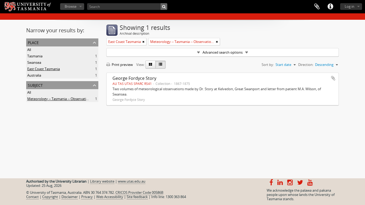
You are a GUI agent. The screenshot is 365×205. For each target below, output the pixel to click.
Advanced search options (223, 52)
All (29, 49)
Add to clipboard (333, 78)
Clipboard (317, 6)
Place (33, 42)
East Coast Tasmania (43, 68)
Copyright (50, 196)
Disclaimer (69, 196)
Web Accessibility (109, 196)
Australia (34, 75)
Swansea (34, 62)
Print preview (122, 64)
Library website (102, 181)
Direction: (305, 64)
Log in (349, 6)
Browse (70, 6)
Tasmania (34, 56)
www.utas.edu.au (131, 181)
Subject (35, 84)
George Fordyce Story (134, 78)
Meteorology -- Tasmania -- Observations (59, 98)
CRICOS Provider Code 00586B (139, 192)
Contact (32, 196)
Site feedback (137, 196)
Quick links (330, 6)
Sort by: (268, 64)
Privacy (87, 196)
